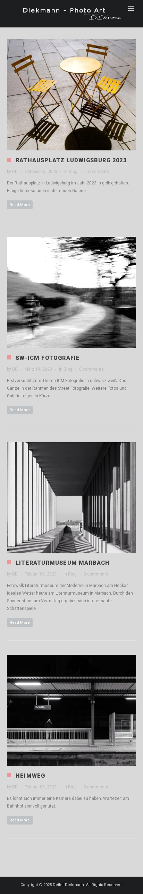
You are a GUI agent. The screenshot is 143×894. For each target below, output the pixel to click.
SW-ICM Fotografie (48, 358)
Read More (20, 204)
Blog (73, 171)
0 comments (96, 171)
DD (15, 171)
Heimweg (30, 775)
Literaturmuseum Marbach (63, 563)
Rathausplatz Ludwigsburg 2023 (71, 160)
